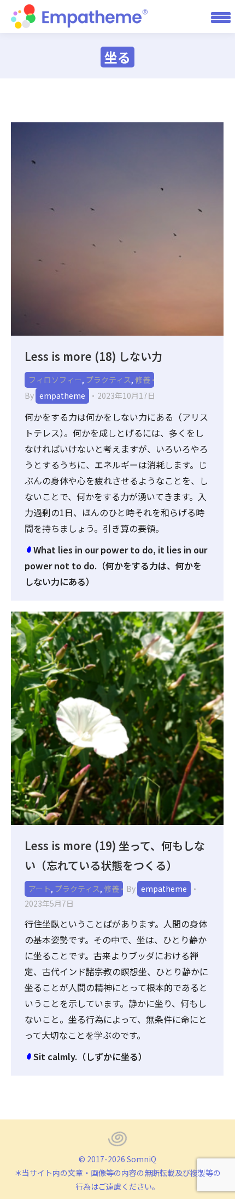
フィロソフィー (55, 379)
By (55, 395)
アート (39, 888)
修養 (142, 379)
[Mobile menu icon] (217, 16)
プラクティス (108, 379)
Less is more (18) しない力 (93, 356)
